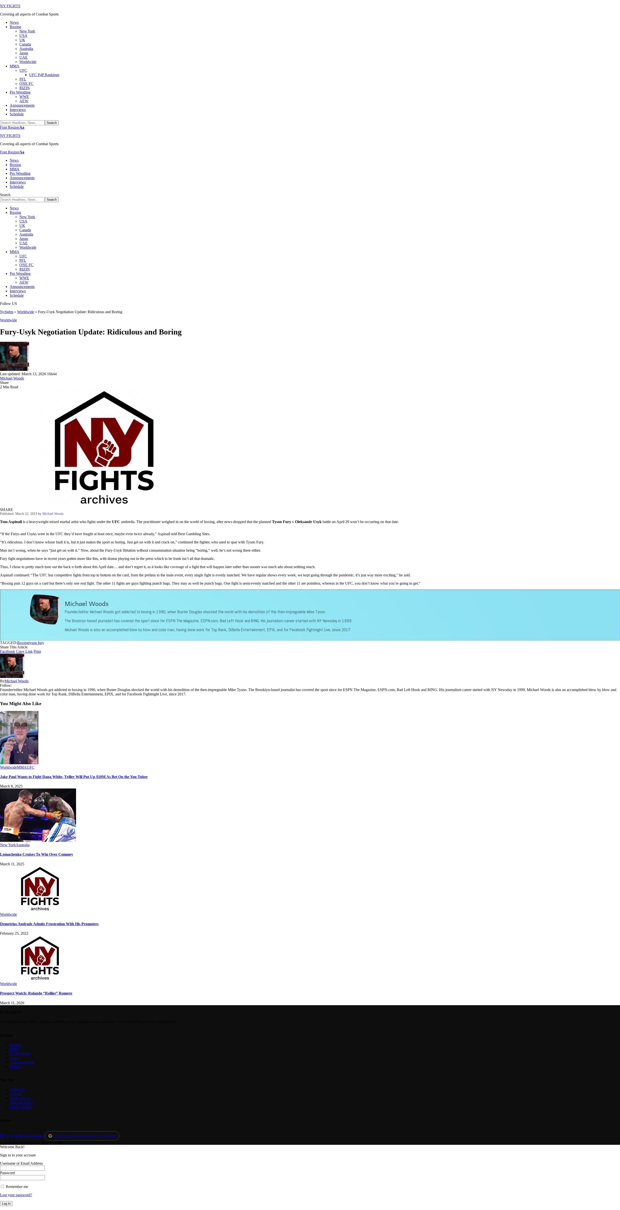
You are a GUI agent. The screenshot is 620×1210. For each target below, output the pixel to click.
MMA (22, 767)
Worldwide (25, 312)
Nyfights (6, 312)
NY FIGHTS (10, 6)
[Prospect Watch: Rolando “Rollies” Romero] (40, 979)
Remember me (16, 1187)
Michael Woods (12, 378)
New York (8, 845)
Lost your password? (16, 1195)
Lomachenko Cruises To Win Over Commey (36, 854)
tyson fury (36, 643)
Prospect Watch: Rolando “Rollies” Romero (36, 993)
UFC (30, 767)
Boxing (23, 643)
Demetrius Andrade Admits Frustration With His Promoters (49, 924)
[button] (12, 127)
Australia (23, 845)
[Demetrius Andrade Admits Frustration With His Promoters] (40, 910)
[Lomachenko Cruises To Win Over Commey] (38, 840)
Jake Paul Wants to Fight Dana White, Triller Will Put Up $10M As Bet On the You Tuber (74, 777)
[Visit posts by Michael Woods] (14, 369)
